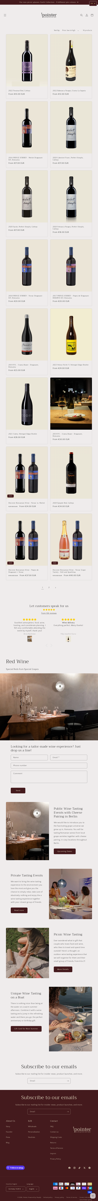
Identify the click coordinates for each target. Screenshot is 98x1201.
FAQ (52, 1127)
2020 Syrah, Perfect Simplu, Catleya (22, 227)
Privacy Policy (55, 1159)
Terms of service (71, 1197)
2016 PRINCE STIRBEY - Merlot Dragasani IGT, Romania (25, 159)
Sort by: (57, 30)
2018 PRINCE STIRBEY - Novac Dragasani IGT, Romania (25, 297)
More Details (63, 969)
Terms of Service (56, 1148)
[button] (5, 15)
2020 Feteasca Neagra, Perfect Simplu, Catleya (68, 228)
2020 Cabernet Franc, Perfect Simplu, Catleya (68, 159)
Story (8, 1127)
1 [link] (42, 587)
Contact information (86, 1197)
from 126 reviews (49, 613)
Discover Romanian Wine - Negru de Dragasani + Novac (23, 571)
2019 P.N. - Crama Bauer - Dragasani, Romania (23, 366)
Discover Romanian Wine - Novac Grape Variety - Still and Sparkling (69, 571)
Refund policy (48, 1197)
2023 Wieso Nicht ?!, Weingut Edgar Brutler (71, 365)
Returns (53, 1143)
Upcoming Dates (64, 851)
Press (8, 1137)
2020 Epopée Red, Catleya (63, 503)
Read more (19, 910)
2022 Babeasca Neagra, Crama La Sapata (69, 91)
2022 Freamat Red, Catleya (19, 91)
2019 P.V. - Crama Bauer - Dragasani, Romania (67, 435)
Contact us (54, 1132)
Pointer (25, 1197)
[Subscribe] (67, 1081)
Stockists (31, 1137)
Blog (7, 1143)
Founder (9, 1132)
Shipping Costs (56, 1137)
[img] (49, 610)
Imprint (53, 1154)
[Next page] (55, 587)
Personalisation (34, 1132)
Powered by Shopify (34, 1197)
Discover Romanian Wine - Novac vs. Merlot (26, 503)
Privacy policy (59, 1197)
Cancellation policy (86, 1200)
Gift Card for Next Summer (26, 1029)
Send (18, 791)
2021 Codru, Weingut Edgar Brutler (22, 434)
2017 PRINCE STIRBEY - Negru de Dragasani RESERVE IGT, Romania (71, 297)
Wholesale (32, 1127)
